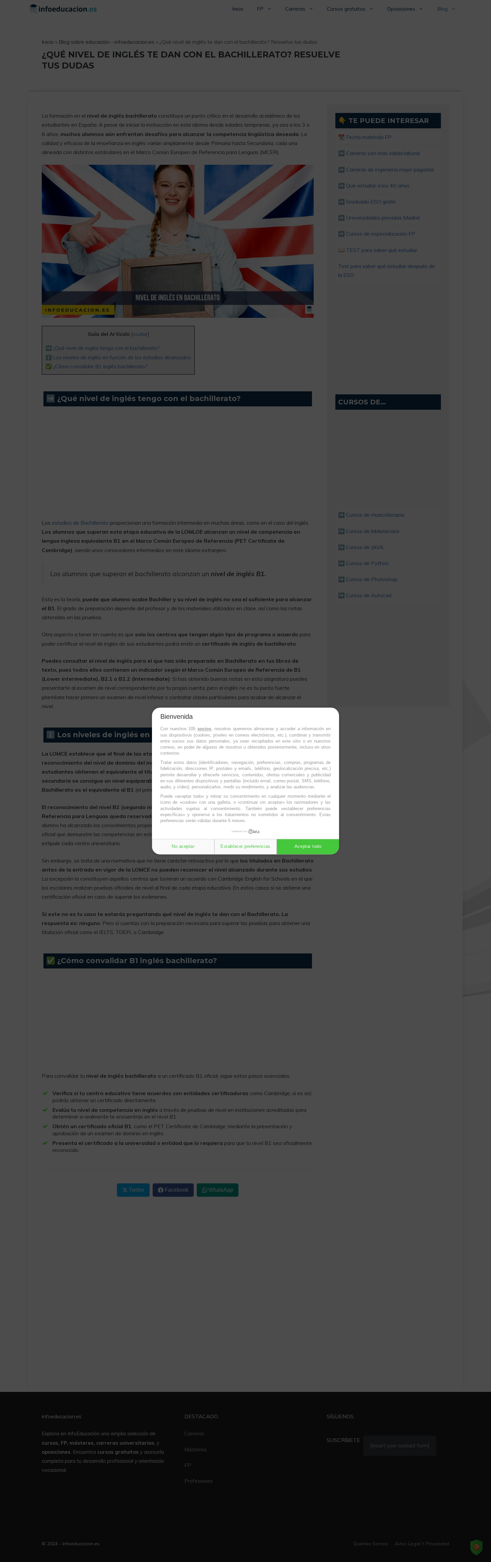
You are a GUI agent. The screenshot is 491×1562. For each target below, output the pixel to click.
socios (204, 729)
